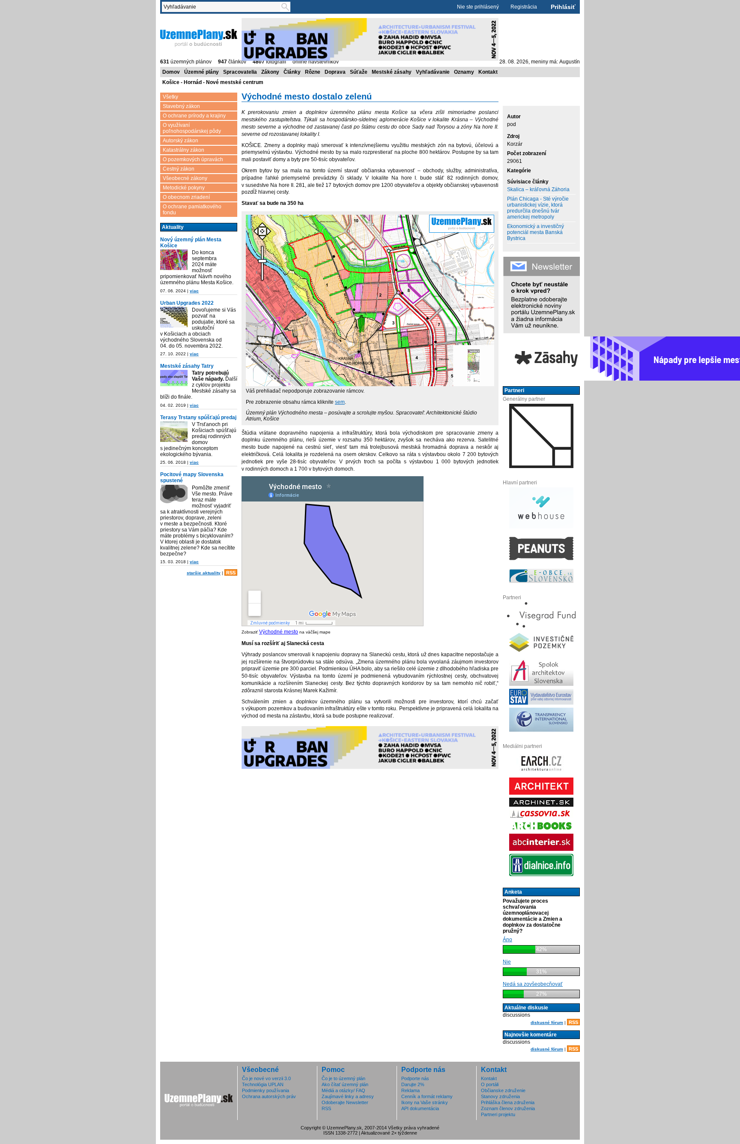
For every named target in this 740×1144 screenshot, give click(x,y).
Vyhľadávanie (433, 72)
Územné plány (201, 72)
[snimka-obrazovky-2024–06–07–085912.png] (174, 260)
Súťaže (358, 72)
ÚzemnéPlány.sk (180, 21)
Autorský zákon (180, 141)
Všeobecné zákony (185, 178)
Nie (507, 962)
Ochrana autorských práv (269, 1096)
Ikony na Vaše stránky (424, 1102)
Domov (171, 72)
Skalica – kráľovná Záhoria (538, 189)
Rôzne (312, 72)
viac (194, 290)
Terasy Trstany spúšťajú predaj (198, 417)
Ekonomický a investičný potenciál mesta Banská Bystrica (535, 232)
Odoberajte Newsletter (345, 1102)
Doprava (335, 72)
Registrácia (523, 7)
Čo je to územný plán (343, 1078)
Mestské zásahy (392, 72)
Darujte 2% (412, 1084)
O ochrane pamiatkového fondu (192, 210)
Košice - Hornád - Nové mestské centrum (212, 82)
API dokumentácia (420, 1108)
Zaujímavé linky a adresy (348, 1096)
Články (292, 72)
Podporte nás (415, 1078)
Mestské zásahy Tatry (187, 366)
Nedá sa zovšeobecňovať (533, 984)
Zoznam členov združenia (508, 1108)
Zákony (270, 72)
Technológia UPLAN (262, 1084)
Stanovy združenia (500, 1096)
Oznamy (464, 72)
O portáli (489, 1084)
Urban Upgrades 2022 (187, 303)
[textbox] (222, 7)
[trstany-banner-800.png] (174, 432)
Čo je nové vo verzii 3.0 (266, 1078)
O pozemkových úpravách (193, 159)
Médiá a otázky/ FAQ (343, 1090)
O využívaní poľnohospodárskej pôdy (192, 128)
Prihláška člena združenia (507, 1102)
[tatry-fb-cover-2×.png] (174, 378)
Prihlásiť (563, 6)
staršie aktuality (204, 572)
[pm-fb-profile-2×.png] (174, 496)
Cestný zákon (178, 169)
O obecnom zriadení (186, 197)
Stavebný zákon (181, 106)
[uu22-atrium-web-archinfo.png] (174, 318)
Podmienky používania (265, 1090)
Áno (507, 940)
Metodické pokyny (184, 188)
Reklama (410, 1090)
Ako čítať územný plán (345, 1084)
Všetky (170, 97)
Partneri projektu (498, 1114)
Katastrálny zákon (183, 150)
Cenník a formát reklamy (427, 1096)
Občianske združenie (503, 1090)
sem (340, 402)
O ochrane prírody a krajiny (194, 116)
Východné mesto (278, 632)
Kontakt (488, 72)
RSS (231, 572)
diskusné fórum (547, 1022)
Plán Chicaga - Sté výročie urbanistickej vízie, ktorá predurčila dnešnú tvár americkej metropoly (538, 208)
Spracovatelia (240, 72)
